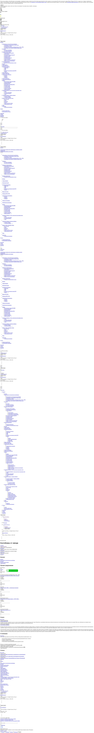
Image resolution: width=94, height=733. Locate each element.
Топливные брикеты (7, 93)
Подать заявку (3, 41)
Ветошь (3, 63)
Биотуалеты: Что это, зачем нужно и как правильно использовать (12, 656)
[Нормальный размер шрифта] (1, 9)
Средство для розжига (8, 92)
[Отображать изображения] (1, 19)
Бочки (5, 100)
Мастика (5, 75)
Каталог (1, 42)
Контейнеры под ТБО (8, 46)
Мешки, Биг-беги (5, 72)
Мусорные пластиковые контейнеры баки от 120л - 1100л (14, 47)
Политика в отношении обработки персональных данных (10, 720)
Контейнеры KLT (7, 83)
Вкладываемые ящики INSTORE (9, 81)
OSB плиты (6, 67)
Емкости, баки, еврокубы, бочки (7, 98)
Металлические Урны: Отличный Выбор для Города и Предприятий (12, 658)
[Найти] (1, 129)
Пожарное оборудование (4, 562)
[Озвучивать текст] (1, 22)
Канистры (4, 106)
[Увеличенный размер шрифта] (1, 10)
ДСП (5, 69)
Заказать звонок (3, 28)
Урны (3, 105)
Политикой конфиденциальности (72, 2)
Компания (2, 113)
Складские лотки (7, 87)
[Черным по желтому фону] (0, 15)
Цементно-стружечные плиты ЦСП (10, 70)
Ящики (3, 80)
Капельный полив (5, 65)
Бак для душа (6, 99)
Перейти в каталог (3, 730)
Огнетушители (6, 53)
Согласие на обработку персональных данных (8, 718)
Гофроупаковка (4, 64)
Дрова (5, 91)
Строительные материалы (6, 74)
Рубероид (5, 77)
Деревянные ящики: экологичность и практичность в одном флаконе (12, 654)
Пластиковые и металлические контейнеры (9, 44)
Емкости (5, 102)
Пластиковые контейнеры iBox (9, 84)
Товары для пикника (5, 78)
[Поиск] (1, 123)
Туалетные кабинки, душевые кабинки (9, 95)
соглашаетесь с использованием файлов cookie (38, 2)
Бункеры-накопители (6, 61)
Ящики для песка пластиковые (9, 60)
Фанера (5, 71)
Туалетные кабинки (7, 97)
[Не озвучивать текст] (0, 23)
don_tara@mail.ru (3, 30)
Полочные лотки (7, 85)
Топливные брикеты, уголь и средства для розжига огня (11, 90)
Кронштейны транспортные (9, 52)
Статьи (1, 114)
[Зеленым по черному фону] (0, 17)
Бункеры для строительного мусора (10, 62)
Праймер (5, 76)
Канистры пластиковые (8, 107)
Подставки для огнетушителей (9, 54)
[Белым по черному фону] (0, 13)
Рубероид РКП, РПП (5, 73)
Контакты (2, 116)
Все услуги (2, 619)
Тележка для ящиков (7, 88)
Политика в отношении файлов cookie (6, 719)
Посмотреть (2, 550)
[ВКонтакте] (2, 119)
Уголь (5, 94)
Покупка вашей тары (5, 110)
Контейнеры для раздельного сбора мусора (11, 45)
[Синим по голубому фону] (0, 14)
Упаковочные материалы (6, 79)
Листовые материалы (6, 66)
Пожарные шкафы (7, 55)
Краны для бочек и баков (8, 103)
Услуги (1, 681)
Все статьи (2, 652)
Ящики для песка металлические (9, 59)
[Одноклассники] (2, 120)
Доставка (2, 115)
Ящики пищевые (7, 89)
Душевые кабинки (7, 96)
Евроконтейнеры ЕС (7, 82)
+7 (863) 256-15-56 (5, 26)
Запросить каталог (3, 546)
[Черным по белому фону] (0, 12)
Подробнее (2, 548)
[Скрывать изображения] (0, 20)
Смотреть (2, 545)
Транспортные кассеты (8, 104)
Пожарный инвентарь (8, 57)
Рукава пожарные (7, 58)
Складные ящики (7, 86)
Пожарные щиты (7, 56)
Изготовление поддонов (6, 111)
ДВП (5, 68)
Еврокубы (6, 101)
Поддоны (2, 561)
